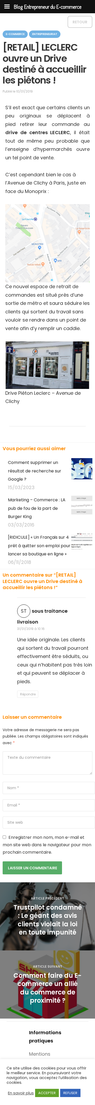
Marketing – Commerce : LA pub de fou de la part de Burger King (36, 508)
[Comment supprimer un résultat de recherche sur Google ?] (81, 475)
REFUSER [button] (70, 1092)
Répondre (28, 694)
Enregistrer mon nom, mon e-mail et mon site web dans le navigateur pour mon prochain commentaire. (47, 844)
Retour (80, 22)
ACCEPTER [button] (47, 1092)
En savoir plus (21, 1093)
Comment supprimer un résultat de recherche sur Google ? (34, 470)
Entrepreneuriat (44, 34)
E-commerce (15, 34)
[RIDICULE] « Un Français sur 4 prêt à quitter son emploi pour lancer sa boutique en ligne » (39, 545)
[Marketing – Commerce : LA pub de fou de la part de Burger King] (81, 512)
